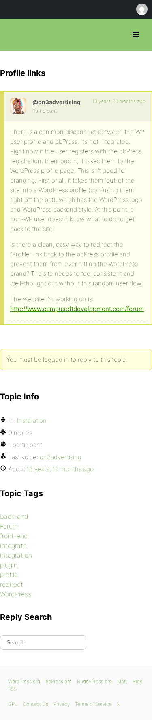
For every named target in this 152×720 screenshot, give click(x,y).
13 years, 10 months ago (119, 101)
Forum (9, 526)
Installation (32, 420)
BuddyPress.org (94, 681)
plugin (8, 565)
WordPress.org (24, 681)
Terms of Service (93, 704)
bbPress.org (13, 35)
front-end (14, 536)
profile (9, 575)
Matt (122, 681)
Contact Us (35, 704)
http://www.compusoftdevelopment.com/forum (77, 309)
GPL (12, 704)
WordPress (15, 594)
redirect (11, 584)
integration (16, 555)
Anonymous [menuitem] (141, 9)
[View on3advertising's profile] (18, 106)
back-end (14, 516)
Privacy (62, 704)
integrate (13, 546)
